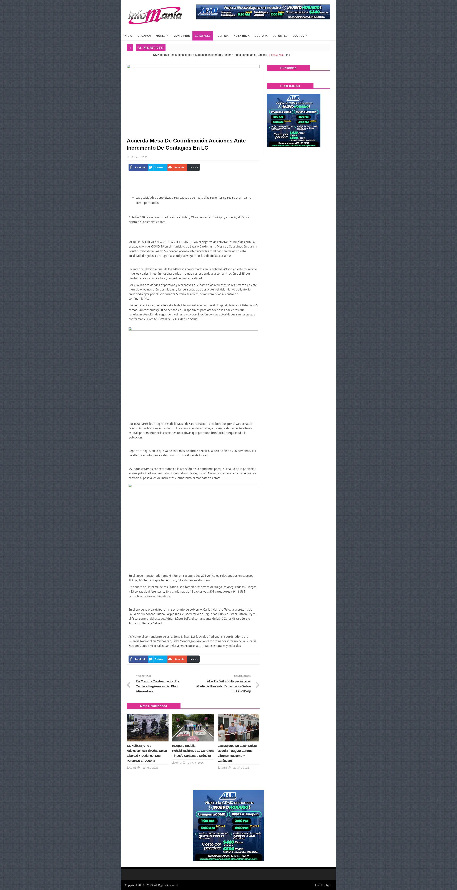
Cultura (261, 35)
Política (222, 35)
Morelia (162, 35)
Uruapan (144, 35)
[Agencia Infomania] (155, 15)
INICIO (128, 35)
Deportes (280, 35)
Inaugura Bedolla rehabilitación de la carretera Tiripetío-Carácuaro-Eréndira (193, 751)
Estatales (203, 35)
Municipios (182, 35)
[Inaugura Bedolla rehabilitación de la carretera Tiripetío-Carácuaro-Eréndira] (193, 727)
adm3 (133, 767)
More (193, 167)
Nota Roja (242, 35)
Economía (300, 35)
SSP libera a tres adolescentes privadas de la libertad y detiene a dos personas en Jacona (169, 54)
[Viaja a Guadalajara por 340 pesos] (263, 11)
